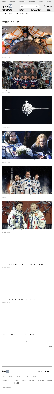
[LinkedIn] (45, 371)
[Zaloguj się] (44, 6)
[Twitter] (42, 371)
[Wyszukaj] (37, 6)
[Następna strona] (34, 341)
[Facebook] (39, 371)
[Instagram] (51, 371)
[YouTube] (48, 371)
